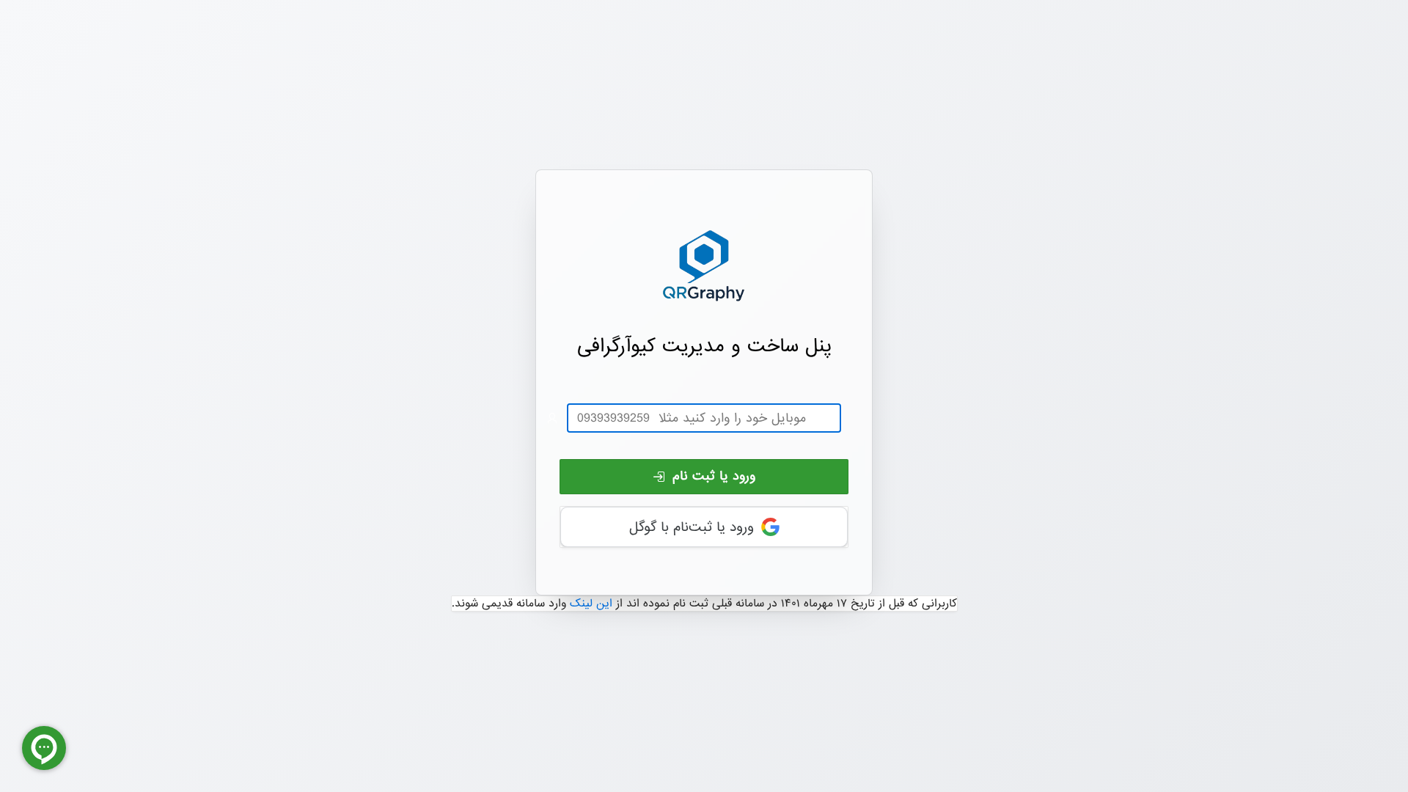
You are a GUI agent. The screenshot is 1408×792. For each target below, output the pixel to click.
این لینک (591, 603)
